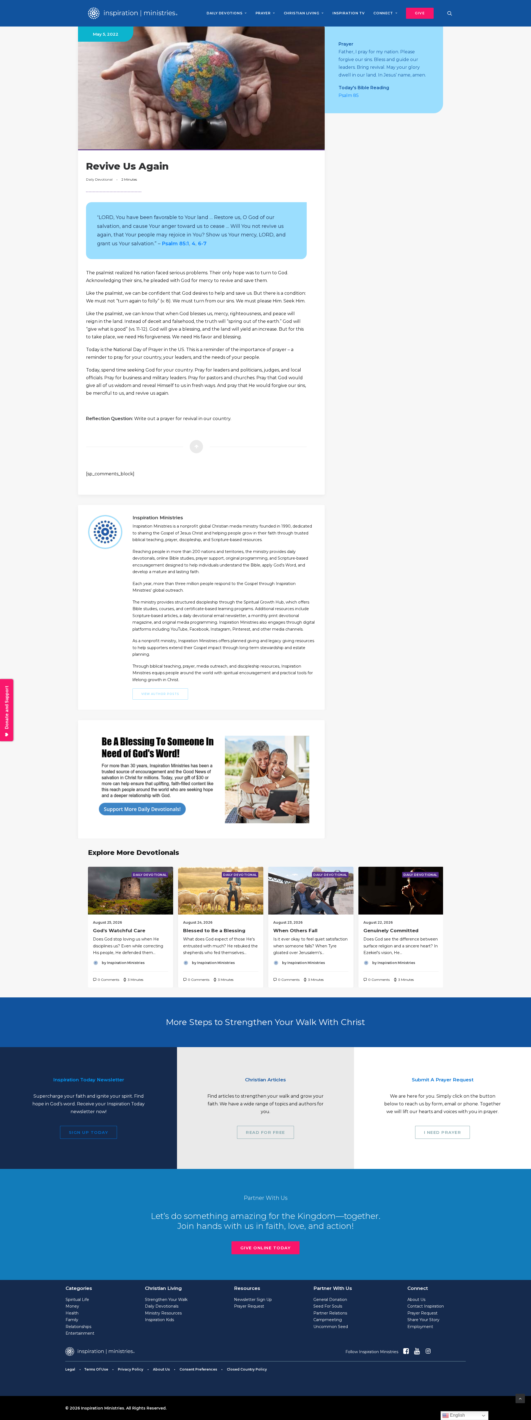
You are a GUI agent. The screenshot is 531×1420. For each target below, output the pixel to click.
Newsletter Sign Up (253, 1299)
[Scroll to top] (520, 1398)
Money (72, 1306)
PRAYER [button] (263, 13)
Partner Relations (330, 1313)
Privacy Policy (130, 1369)
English (457, 1415)
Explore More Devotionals (133, 853)
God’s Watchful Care (119, 930)
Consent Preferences (198, 1369)
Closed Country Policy (247, 1369)
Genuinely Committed (390, 930)
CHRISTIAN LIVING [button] (301, 13)
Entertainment (80, 1333)
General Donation (330, 1299)
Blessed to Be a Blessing (214, 930)
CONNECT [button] (383, 13)
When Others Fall (295, 930)
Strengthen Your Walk (166, 1299)
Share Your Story (423, 1319)
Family (72, 1319)
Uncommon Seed (330, 1326)
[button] (418, 13)
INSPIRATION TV (348, 13)
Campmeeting (327, 1319)
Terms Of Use (96, 1369)
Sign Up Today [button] (88, 1132)
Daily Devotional (99, 179)
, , (184, 244)
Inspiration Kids (159, 1319)
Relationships (78, 1326)
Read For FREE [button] (265, 1132)
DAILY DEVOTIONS (224, 13)
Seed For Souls (327, 1306)
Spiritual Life (77, 1299)
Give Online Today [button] (265, 1247)
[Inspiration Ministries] (132, 13)
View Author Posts (160, 694)
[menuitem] (226, 13)
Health (72, 1313)
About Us (416, 1299)
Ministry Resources (163, 1313)
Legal (70, 1369)
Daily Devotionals (161, 1306)
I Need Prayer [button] (442, 1132)
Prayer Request (249, 1306)
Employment (420, 1326)
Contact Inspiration (425, 1306)
